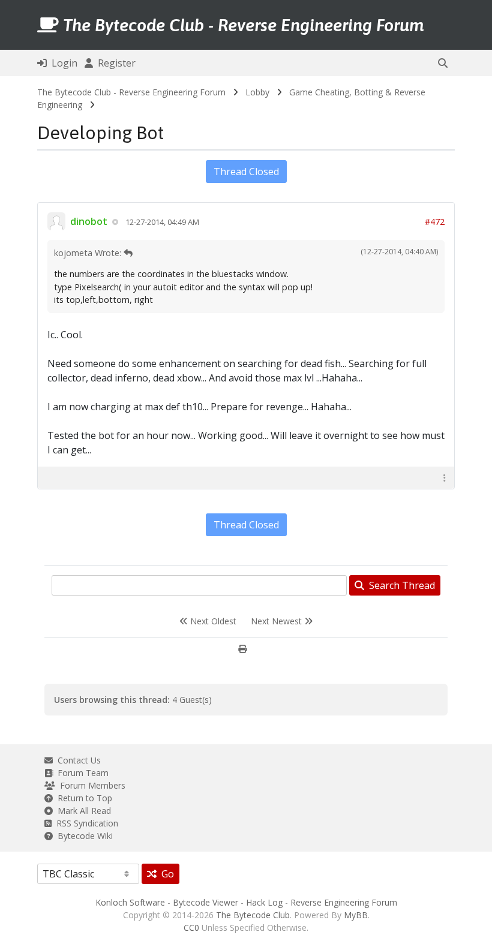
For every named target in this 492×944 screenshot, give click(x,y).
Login (62, 63)
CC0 (191, 927)
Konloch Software (130, 902)
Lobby (257, 92)
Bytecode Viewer (205, 902)
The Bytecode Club (253, 915)
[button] (443, 63)
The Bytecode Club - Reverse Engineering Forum (131, 92)
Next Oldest (212, 621)
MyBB (356, 915)
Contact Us (77, 760)
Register (114, 63)
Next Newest (277, 621)
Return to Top (82, 798)
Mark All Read (82, 810)
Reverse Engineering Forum (343, 902)
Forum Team (81, 772)
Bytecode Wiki (83, 835)
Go (165, 873)
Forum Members (90, 785)
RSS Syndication (85, 823)
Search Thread (399, 585)
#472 (435, 221)
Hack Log (264, 902)
